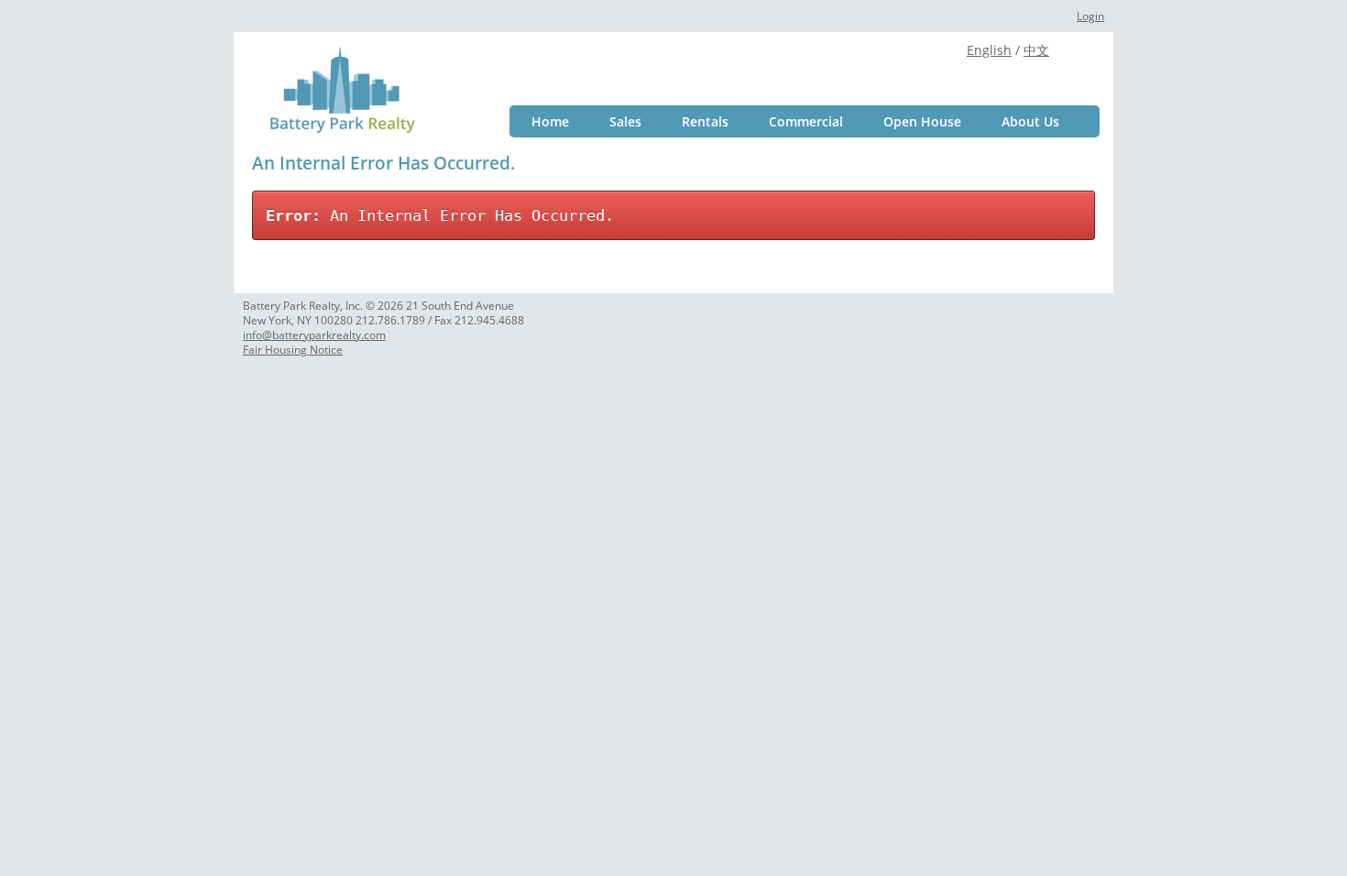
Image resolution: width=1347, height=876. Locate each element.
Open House (922, 121)
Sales (625, 121)
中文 (1036, 50)
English (989, 50)
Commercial (806, 121)
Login (1090, 16)
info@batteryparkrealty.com (314, 335)
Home (550, 121)
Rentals (705, 121)
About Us (1030, 121)
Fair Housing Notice (293, 349)
